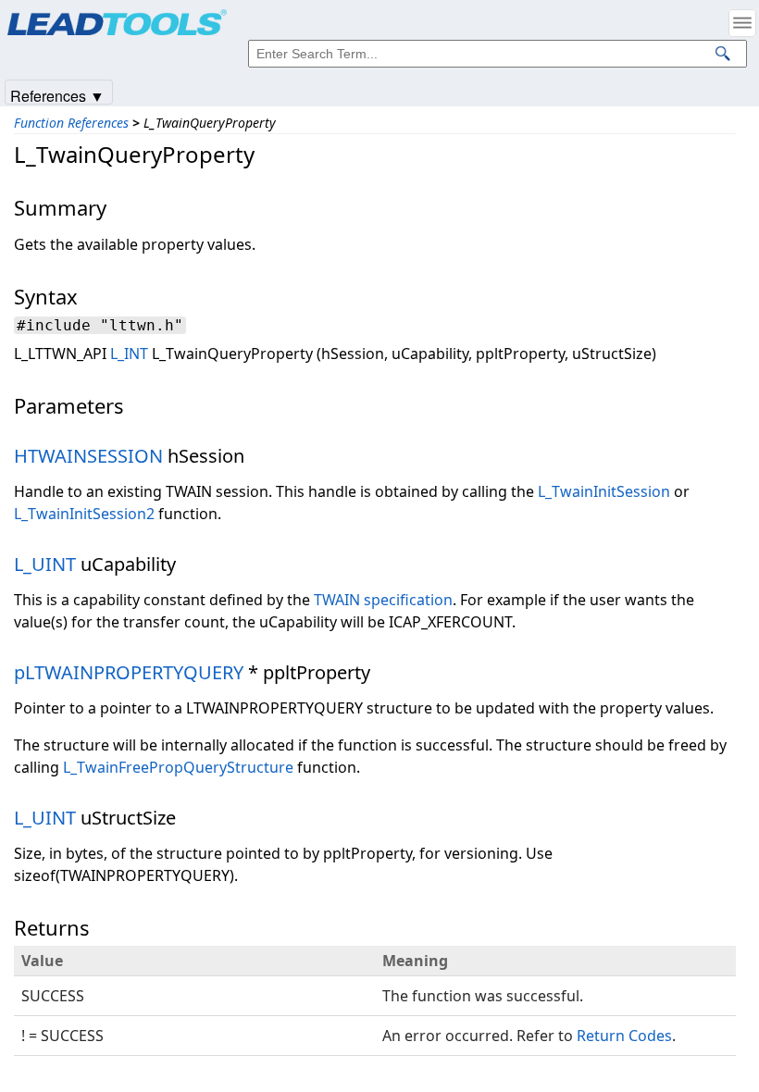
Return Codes (624, 1035)
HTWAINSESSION (88, 455)
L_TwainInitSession (604, 491)
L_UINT (45, 564)
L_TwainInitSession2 (84, 513)
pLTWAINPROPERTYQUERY (128, 672)
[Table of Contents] (742, 23)
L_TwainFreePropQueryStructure (178, 767)
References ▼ (57, 95)
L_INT (129, 353)
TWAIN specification (383, 599)
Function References (71, 122)
